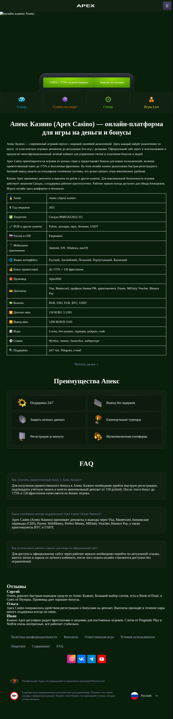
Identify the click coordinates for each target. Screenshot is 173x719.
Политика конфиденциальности (34, 637)
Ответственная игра (99, 637)
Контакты (71, 637)
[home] (86, 5)
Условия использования (137, 637)
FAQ (60, 646)
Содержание (41, 646)
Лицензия (18, 646)
